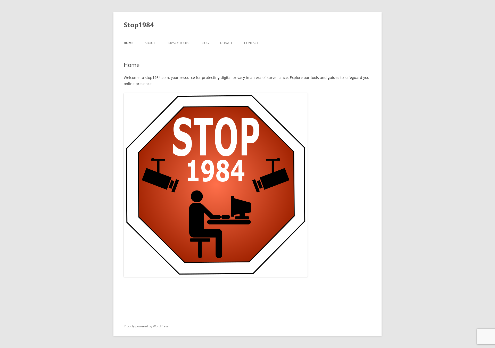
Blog (205, 43)
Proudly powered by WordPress (146, 326)
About (150, 43)
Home (128, 43)
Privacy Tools (178, 43)
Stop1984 (139, 24)
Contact (251, 43)
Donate (226, 43)
